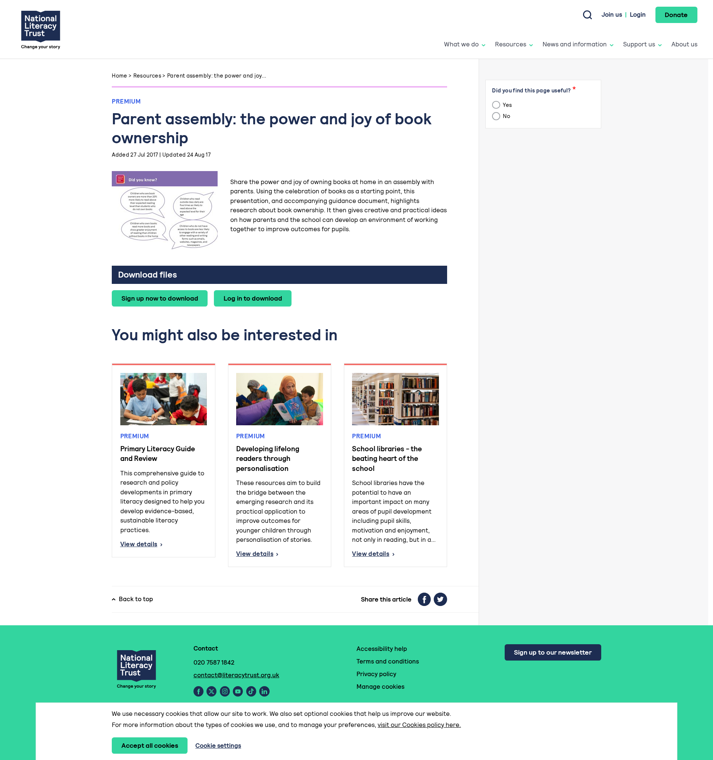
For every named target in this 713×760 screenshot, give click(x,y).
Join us (612, 14)
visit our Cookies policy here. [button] (419, 725)
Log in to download (253, 298)
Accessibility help (381, 649)
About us (684, 44)
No (506, 116)
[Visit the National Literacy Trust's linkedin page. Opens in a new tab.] (264, 691)
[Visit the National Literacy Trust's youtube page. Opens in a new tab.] (238, 691)
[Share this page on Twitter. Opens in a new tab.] (440, 599)
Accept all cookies (149, 745)
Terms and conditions (387, 661)
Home (119, 75)
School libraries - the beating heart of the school (387, 458)
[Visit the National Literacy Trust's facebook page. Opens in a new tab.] (198, 691)
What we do (461, 44)
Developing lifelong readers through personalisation (267, 458)
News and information (575, 44)
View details (163, 544)
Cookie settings (218, 745)
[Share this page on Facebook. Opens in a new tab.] (424, 599)
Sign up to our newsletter (553, 652)
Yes (507, 104)
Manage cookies (380, 686)
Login (638, 14)
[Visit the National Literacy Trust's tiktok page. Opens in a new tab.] (251, 691)
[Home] (40, 29)
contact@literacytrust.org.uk (236, 675)
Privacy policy (376, 674)
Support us (639, 44)
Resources (510, 44)
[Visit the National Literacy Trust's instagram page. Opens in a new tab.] (225, 691)
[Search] (587, 14)
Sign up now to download (159, 298)
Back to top (136, 599)
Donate (676, 14)
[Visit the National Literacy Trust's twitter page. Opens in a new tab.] (211, 691)
